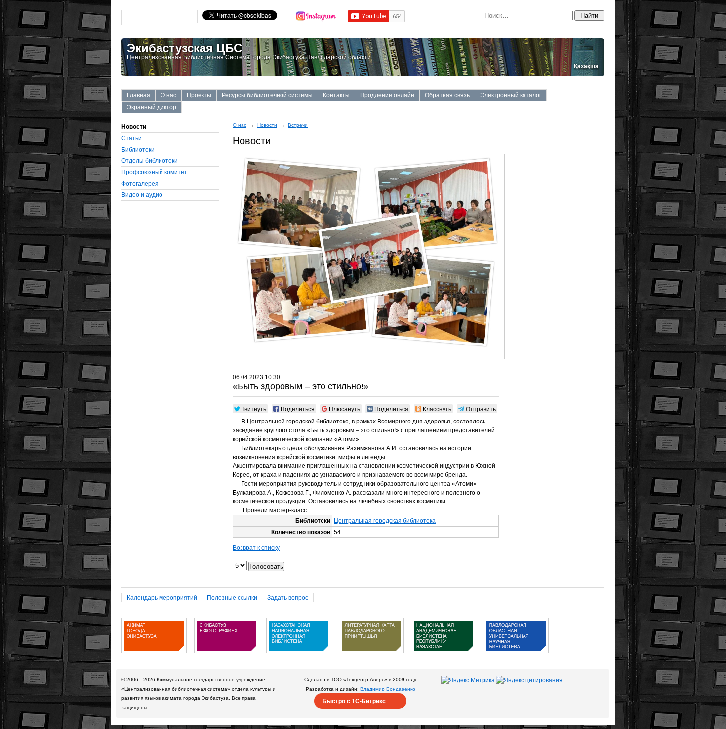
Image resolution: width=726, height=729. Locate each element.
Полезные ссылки (232, 597)
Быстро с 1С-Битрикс (354, 700)
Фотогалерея (140, 183)
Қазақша (586, 66)
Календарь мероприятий (162, 597)
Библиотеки (138, 149)
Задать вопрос (287, 597)
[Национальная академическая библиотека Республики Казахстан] (443, 656)
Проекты (199, 95)
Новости (267, 125)
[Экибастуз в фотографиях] (226, 656)
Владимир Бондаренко (387, 688)
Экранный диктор (151, 107)
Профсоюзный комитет (154, 172)
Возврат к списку (256, 547)
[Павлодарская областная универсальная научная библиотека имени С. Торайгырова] (516, 656)
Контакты (336, 95)
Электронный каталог (510, 95)
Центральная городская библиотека (385, 520)
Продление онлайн (387, 95)
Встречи (298, 125)
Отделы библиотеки (149, 160)
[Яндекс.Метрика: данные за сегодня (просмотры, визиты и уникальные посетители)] (468, 680)
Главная (138, 95)
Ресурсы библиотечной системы (267, 95)
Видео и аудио (141, 195)
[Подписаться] (316, 17)
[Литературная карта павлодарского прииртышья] (371, 656)
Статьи (131, 138)
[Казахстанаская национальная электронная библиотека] (298, 656)
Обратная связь (447, 95)
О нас (168, 95)
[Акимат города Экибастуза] (154, 656)
